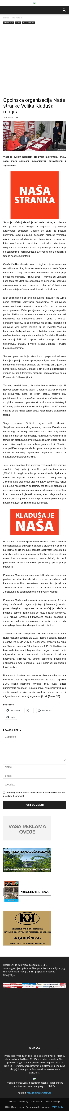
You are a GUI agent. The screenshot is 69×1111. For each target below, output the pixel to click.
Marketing (23, 1101)
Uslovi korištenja (52, 1101)
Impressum (36, 1101)
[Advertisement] (34, 61)
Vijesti (18, 23)
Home (6, 17)
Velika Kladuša (28, 23)
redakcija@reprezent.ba (39, 1092)
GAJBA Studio (58, 1107)
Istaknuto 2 (17, 17)
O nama (12, 1101)
